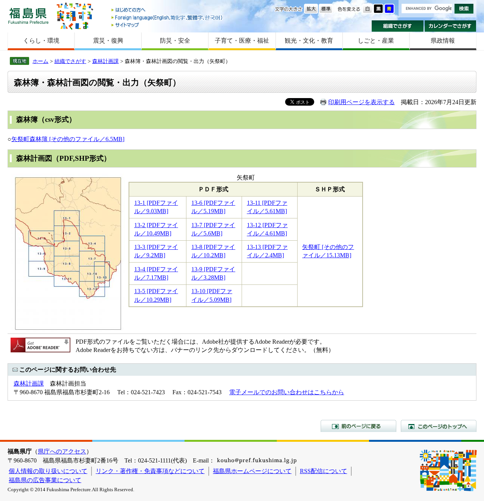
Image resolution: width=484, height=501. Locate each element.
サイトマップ (167, 24)
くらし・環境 (41, 40)
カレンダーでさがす (450, 26)
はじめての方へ (167, 10)
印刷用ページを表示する (361, 102)
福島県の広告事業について (45, 480)
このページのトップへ (438, 426)
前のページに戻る (358, 426)
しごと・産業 (376, 40)
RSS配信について (323, 471)
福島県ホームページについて (252, 471)
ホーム (40, 61)
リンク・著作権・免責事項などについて (150, 471)
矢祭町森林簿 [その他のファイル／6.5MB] (67, 139)
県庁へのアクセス (62, 451)
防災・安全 (175, 40)
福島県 (28, 16)
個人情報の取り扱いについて (48, 471)
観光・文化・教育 (309, 40)
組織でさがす (398, 26)
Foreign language (167, 17)
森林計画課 (105, 61)
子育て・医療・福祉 (242, 40)
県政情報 (443, 40)
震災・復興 (108, 40)
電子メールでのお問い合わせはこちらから (286, 392)
